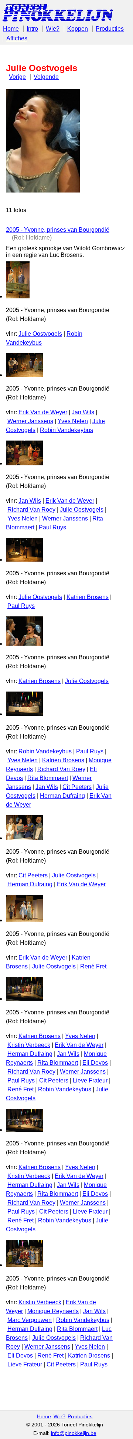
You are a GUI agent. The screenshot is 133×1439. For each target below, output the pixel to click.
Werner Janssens (30, 421)
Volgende (46, 77)
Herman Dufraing (62, 796)
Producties (110, 29)
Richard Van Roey (31, 509)
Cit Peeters (77, 787)
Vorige (17, 77)
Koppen (77, 29)
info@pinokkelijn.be (73, 1433)
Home (11, 29)
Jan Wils (83, 412)
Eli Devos (95, 1063)
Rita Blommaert (47, 778)
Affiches (16, 38)
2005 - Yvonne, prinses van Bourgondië (57, 230)
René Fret (93, 966)
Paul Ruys (52, 527)
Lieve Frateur (90, 1080)
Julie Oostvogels (40, 334)
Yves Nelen (73, 421)
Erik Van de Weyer (42, 412)
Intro (32, 29)
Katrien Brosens (87, 597)
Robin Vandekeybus (66, 430)
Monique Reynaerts (53, 1311)
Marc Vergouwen (29, 1320)
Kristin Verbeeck (28, 1045)
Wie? (52, 29)
